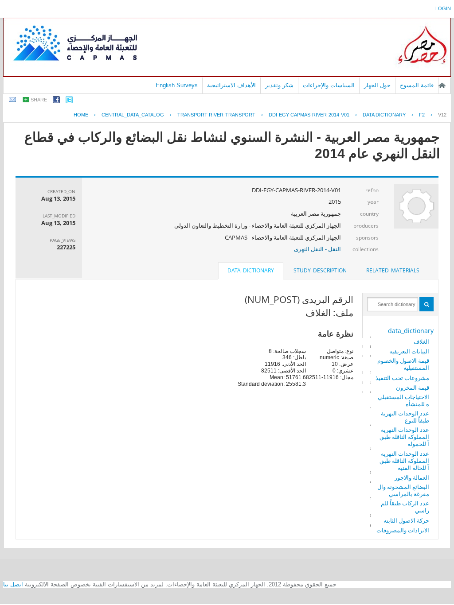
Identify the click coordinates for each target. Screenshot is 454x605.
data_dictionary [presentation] (250, 270)
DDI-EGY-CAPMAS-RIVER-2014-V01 (309, 114)
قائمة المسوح (417, 85)
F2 (422, 114)
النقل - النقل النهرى (317, 249)
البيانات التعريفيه (409, 351)
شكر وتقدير (279, 85)
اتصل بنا (13, 584)
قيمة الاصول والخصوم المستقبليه (403, 364)
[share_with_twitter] (69, 101)
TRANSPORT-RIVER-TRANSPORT (216, 114)
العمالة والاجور (412, 477)
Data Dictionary (384, 114)
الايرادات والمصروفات (402, 530)
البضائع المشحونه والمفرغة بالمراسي (403, 490)
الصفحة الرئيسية (442, 85)
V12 (442, 114)
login (443, 8)
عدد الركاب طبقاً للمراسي (405, 507)
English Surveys (177, 85)
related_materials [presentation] (392, 270)
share (39, 99)
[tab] (393, 270)
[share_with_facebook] (56, 101)
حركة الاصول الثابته (406, 520)
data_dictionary (411, 330)
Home (81, 114)
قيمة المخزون (412, 387)
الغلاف (421, 341)
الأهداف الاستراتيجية (231, 85)
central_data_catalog (133, 114)
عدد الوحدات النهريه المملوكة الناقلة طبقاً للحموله (404, 436)
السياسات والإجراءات (329, 85)
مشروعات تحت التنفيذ (402, 377)
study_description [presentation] (320, 270)
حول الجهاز (377, 85)
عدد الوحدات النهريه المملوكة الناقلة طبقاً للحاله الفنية (404, 460)
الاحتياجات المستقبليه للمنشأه (403, 400)
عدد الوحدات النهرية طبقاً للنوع (405, 417)
